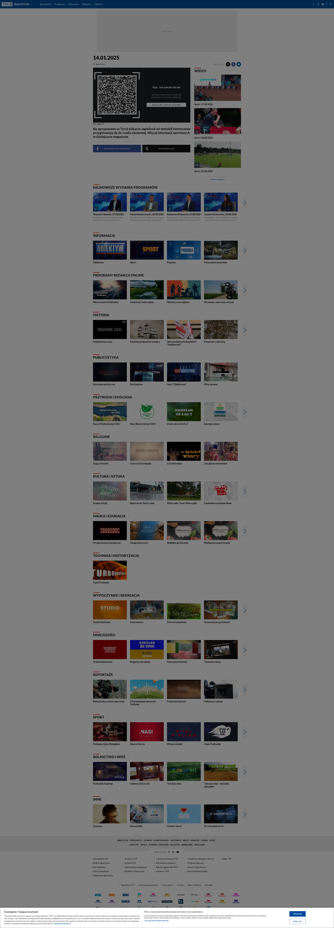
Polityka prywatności (62, 924)
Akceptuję (297, 914)
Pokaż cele (297, 921)
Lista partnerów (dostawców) (156, 921)
